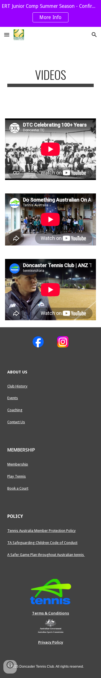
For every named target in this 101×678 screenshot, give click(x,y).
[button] (6, 34)
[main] (50, 77)
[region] (50, 13)
